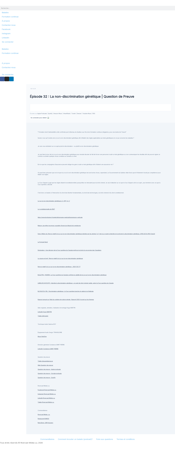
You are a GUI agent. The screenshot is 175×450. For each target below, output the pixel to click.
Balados (5, 12)
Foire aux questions (104, 439)
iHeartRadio (66, 113)
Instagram (6, 33)
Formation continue (10, 17)
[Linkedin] (11, 79)
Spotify (50, 113)
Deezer (79, 113)
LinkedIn (5, 38)
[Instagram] (7, 79)
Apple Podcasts (42, 113)
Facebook (6, 29)
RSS (94, 113)
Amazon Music (58, 113)
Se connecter (7, 42)
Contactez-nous (8, 25)
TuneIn (74, 113)
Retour (33, 88)
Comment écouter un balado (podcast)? (75, 439)
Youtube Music (87, 113)
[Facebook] (2, 79)
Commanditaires (47, 439)
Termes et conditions (126, 439)
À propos (6, 21)
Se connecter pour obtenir (39, 117)
